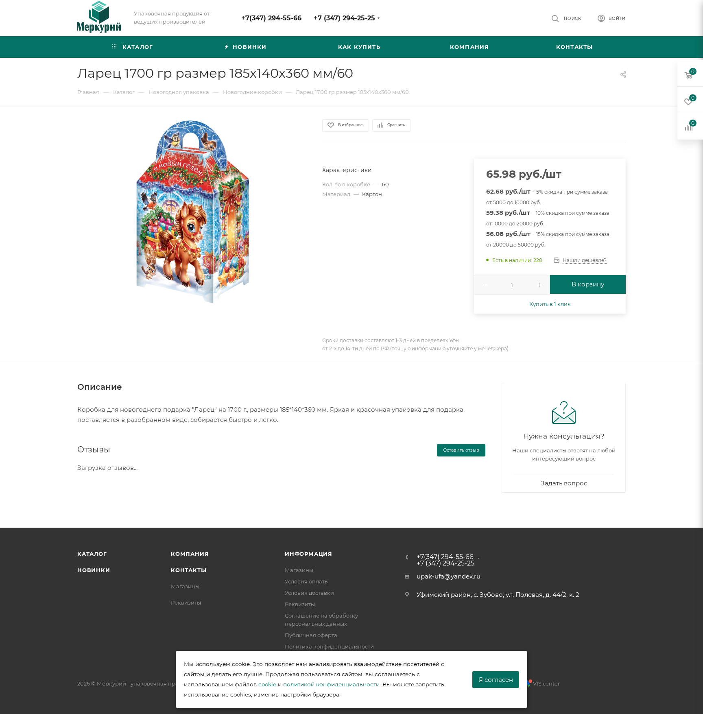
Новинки (93, 570)
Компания (190, 553)
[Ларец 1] (192, 212)
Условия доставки (309, 593)
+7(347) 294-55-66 (271, 18)
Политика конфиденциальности (329, 646)
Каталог (92, 553)
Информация (308, 553)
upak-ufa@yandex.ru (448, 576)
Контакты (188, 570)
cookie (267, 684)
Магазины (185, 586)
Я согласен (495, 679)
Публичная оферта (311, 635)
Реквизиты (186, 602)
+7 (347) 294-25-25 (344, 18)
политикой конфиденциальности (331, 684)
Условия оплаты (307, 581)
